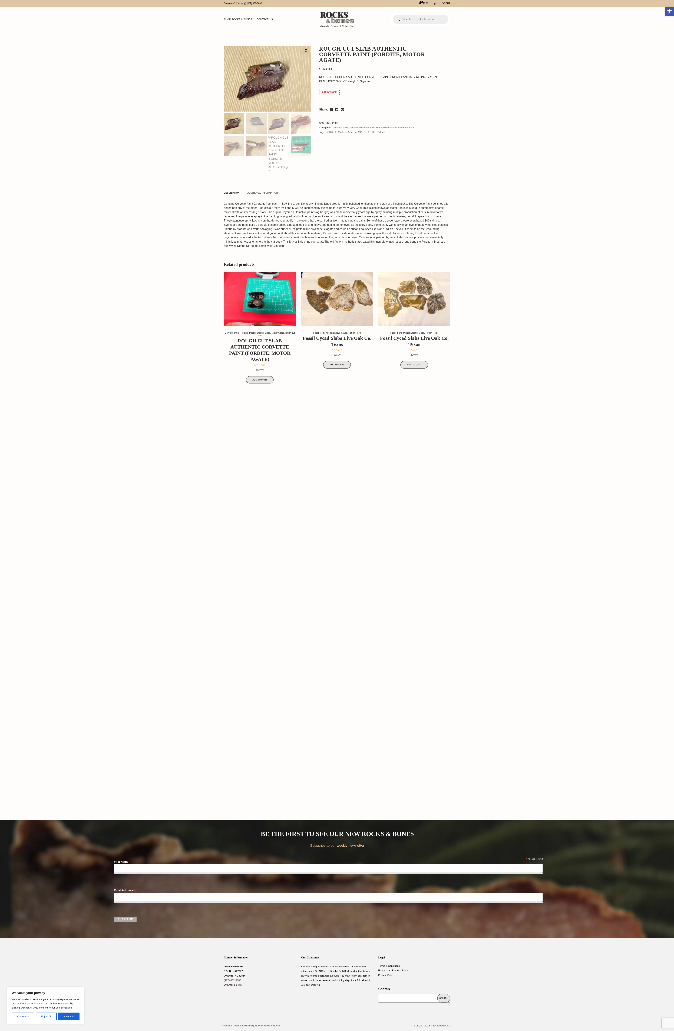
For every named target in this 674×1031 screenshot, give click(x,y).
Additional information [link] (262, 192)
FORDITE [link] (331, 132)
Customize (23, 1016)
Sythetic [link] (381, 132)
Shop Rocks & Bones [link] (238, 19)
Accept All (68, 1016)
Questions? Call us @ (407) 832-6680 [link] (243, 3)
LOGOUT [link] (445, 3)
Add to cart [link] (259, 379)
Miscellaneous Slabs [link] (370, 127)
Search (384, 989)
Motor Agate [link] (390, 127)
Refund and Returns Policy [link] (393, 970)
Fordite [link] (354, 127)
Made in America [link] (347, 132)
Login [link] (434, 3)
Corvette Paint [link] (340, 127)
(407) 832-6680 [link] (232, 980)
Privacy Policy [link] (386, 975)
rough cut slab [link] (406, 127)
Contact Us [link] (265, 19)
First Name (121, 861)
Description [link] (231, 192)
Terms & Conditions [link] (389, 965)
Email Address (125, 890)
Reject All (46, 1016)
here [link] (240, 984)
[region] (45, 1005)
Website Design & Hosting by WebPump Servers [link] (251, 1025)
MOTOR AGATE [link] (367, 132)
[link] (669, 11)
